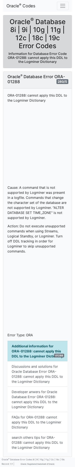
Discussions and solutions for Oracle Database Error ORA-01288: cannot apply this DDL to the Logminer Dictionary (37, 374)
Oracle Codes (20, 6)
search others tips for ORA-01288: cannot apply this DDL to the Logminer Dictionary (37, 442)
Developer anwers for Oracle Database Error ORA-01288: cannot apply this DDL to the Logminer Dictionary (34, 399)
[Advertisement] (37, 144)
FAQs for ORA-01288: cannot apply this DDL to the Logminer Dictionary (36, 422)
